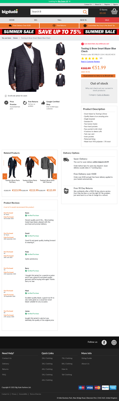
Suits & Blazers (103, 95)
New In (65, 369)
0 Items (103, 10)
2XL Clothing (47, 358)
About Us (98, 4)
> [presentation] (54, 176)
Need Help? (8, 353)
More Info (86, 353)
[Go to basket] (114, 11)
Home (15, 38)
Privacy (14, 394)
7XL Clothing (67, 358)
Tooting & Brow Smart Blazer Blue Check (35, 38)
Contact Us (88, 4)
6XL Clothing (47, 380)
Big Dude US (63, 1)
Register (107, 4)
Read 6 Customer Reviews (90, 62)
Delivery (5, 364)
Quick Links (48, 353)
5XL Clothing (47, 375)
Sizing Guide (87, 358)
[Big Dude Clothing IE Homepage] (10, 11)
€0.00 (103, 13)
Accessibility (23, 394)
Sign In (115, 4)
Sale (107, 20)
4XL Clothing (47, 369)
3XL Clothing (47, 364)
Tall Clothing (67, 375)
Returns (5, 369)
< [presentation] (4, 176)
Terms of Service (35, 394)
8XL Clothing (67, 364)
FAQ (4, 375)
